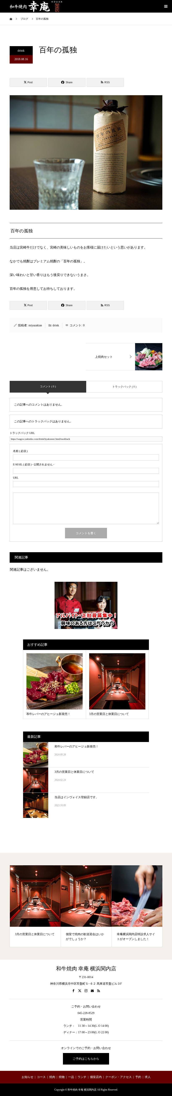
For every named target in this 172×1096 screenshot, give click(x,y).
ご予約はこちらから (86, 1058)
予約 (138, 1077)
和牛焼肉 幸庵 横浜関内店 (86, 968)
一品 (71, 1077)
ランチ (82, 1077)
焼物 (62, 1077)
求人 (148, 1077)
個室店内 (96, 1077)
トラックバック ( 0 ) (124, 386)
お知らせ (27, 1077)
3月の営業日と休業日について (74, 771)
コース (41, 1077)
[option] (35, 906)
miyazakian (35, 325)
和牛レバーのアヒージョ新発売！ (77, 746)
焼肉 (52, 1077)
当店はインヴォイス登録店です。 (77, 797)
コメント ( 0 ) (48, 386)
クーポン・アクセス (118, 1077)
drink (21, 50)
